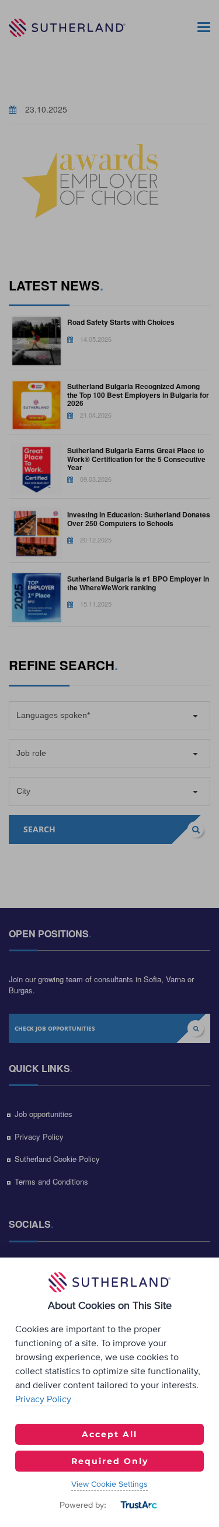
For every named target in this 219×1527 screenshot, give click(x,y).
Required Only (109, 1461)
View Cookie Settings (109, 1484)
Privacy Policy (43, 1399)
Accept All (109, 1434)
